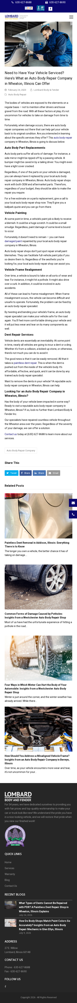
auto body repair (63, 137)
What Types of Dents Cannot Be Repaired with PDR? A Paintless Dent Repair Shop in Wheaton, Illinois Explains (44, 907)
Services (9, 868)
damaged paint (13, 241)
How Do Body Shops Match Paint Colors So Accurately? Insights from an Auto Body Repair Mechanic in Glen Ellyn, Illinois (44, 925)
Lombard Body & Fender (46, 90)
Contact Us (11, 885)
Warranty (10, 874)
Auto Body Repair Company (21, 450)
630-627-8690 (57, 2)
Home (8, 862)
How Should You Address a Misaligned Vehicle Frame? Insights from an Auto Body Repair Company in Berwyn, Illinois (37, 759)
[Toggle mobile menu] (71, 17)
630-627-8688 (23, 2)
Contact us (11, 434)
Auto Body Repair (17, 94)
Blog (7, 880)
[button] (11, 473)
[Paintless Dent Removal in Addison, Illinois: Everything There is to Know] (39, 515)
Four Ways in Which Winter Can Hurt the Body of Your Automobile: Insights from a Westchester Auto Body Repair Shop (36, 688)
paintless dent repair (25, 363)
